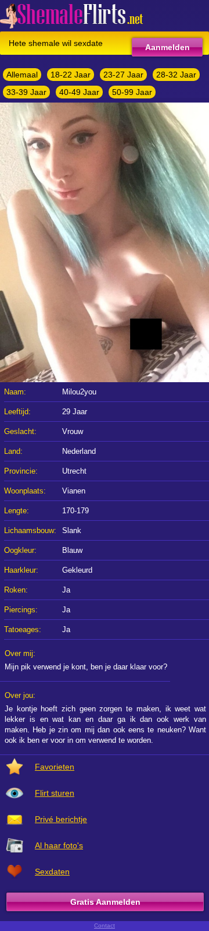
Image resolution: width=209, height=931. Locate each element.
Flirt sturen (54, 793)
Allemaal (22, 74)
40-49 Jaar (79, 92)
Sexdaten (52, 871)
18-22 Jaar (71, 74)
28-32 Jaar (176, 74)
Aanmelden (167, 47)
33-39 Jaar (26, 92)
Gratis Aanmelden (105, 902)
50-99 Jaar (132, 92)
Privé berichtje (61, 819)
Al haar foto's (59, 845)
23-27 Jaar (123, 74)
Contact (104, 925)
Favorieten (54, 766)
